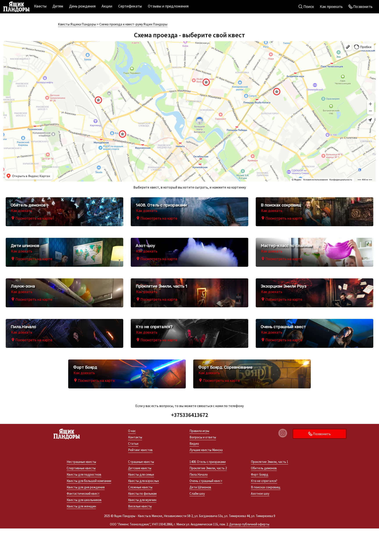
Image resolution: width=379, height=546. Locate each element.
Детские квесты (139, 468)
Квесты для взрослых (143, 481)
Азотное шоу (260, 493)
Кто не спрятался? (264, 481)
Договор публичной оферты (249, 524)
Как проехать (331, 6)
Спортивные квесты (81, 468)
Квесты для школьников (84, 500)
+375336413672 (189, 414)
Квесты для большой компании (89, 481)
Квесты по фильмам (142, 493)
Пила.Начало (199, 474)
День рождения (82, 6)
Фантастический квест (83, 493)
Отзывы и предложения (168, 6)
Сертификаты (130, 6)
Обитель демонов (264, 468)
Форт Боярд (259, 474)
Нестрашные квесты (81, 462)
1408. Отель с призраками (208, 462)
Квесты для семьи (141, 474)
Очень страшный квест (206, 481)
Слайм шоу (197, 493)
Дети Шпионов (200, 487)
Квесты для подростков (84, 474)
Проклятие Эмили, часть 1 (269, 462)
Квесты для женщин (81, 506)
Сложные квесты (140, 487)
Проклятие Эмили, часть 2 (208, 468)
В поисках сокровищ (265, 487)
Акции (107, 6)
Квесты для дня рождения (86, 487)
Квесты (40, 6)
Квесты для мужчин (142, 500)
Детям (57, 6)
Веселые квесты (140, 506)
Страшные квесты (141, 462)
